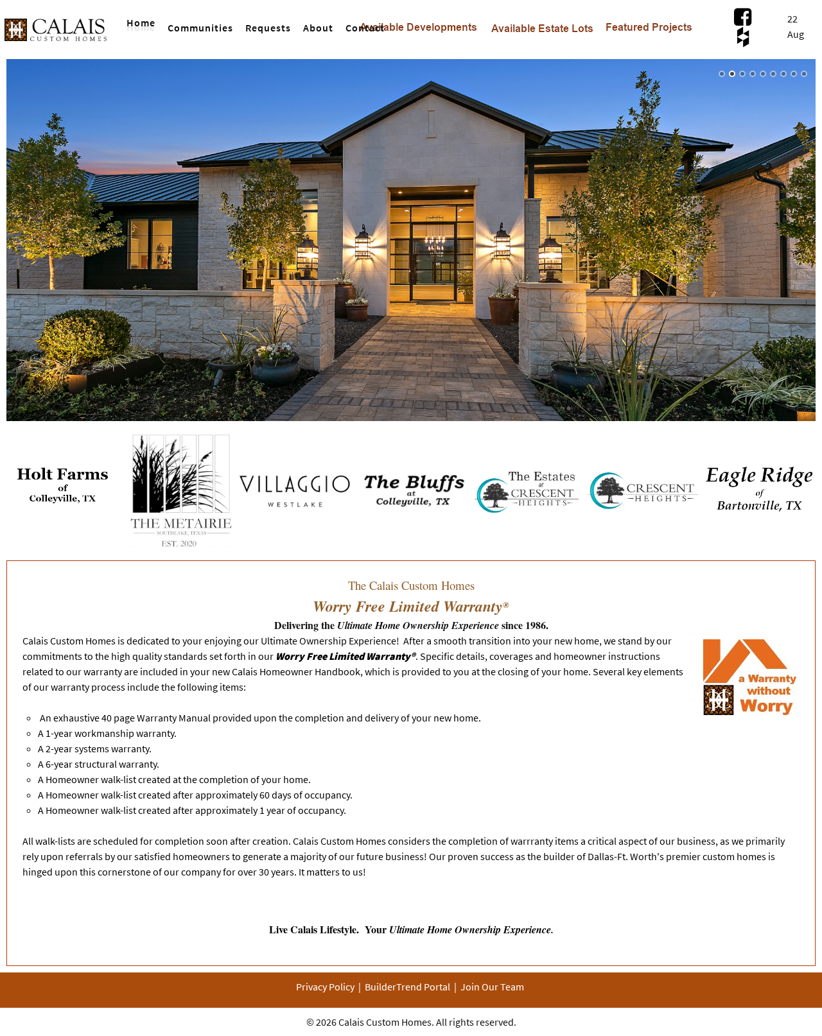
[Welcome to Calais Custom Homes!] (56, 23)
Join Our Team (492, 986)
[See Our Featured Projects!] (649, 21)
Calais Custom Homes (385, 1021)
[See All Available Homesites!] (418, 21)
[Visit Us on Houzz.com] (743, 36)
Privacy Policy (325, 986)
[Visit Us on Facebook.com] (743, 16)
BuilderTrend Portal (407, 986)
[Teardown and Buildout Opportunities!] (542, 21)
